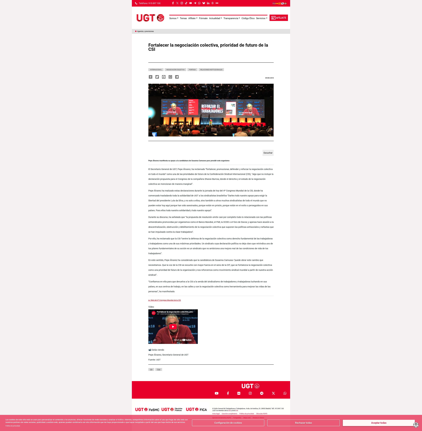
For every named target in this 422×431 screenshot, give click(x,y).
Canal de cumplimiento (229, 414)
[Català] (279, 3)
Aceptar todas (378, 422)
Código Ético (248, 18)
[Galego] (282, 3)
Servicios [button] (260, 18)
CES (229, 410)
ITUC (158, 369)
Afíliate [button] (192, 18)
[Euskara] (285, 3)
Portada (192, 70)
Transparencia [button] (231, 18)
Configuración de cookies (228, 422)
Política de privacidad (12, 426)
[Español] (277, 3)
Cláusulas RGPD (261, 414)
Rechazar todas (303, 422)
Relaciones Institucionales (211, 70)
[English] (274, 3)
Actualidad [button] (214, 18)
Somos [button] (172, 18)
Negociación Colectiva (175, 70)
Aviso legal (216, 414)
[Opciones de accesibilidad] (416, 425)
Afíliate (281, 17)
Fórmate (203, 18)
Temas (183, 18)
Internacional (156, 70)
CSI (151, 369)
